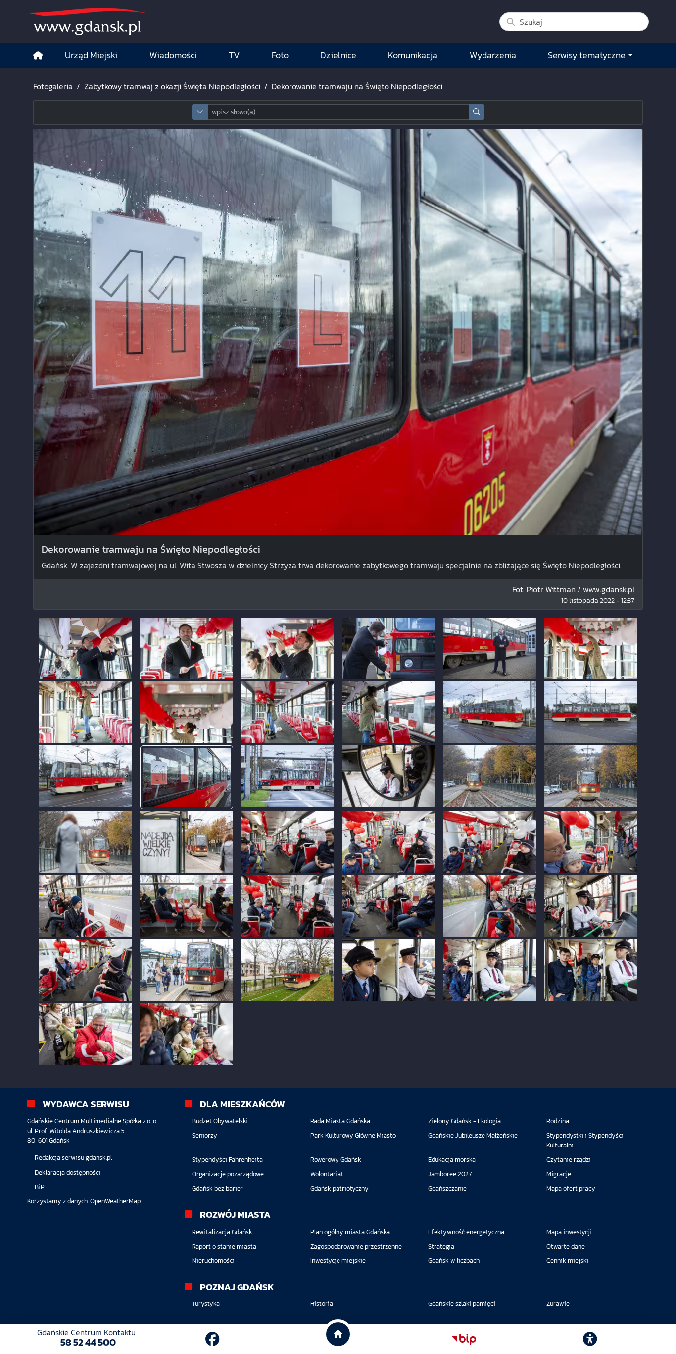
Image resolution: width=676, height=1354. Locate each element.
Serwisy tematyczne (587, 55)
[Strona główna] (38, 55)
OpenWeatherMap (115, 1201)
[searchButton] (476, 112)
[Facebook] (212, 1339)
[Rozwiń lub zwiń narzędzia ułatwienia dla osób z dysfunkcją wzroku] (590, 1339)
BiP (40, 1187)
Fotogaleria (53, 86)
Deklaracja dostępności (67, 1172)
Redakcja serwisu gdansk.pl (73, 1157)
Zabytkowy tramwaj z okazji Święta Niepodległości (172, 86)
